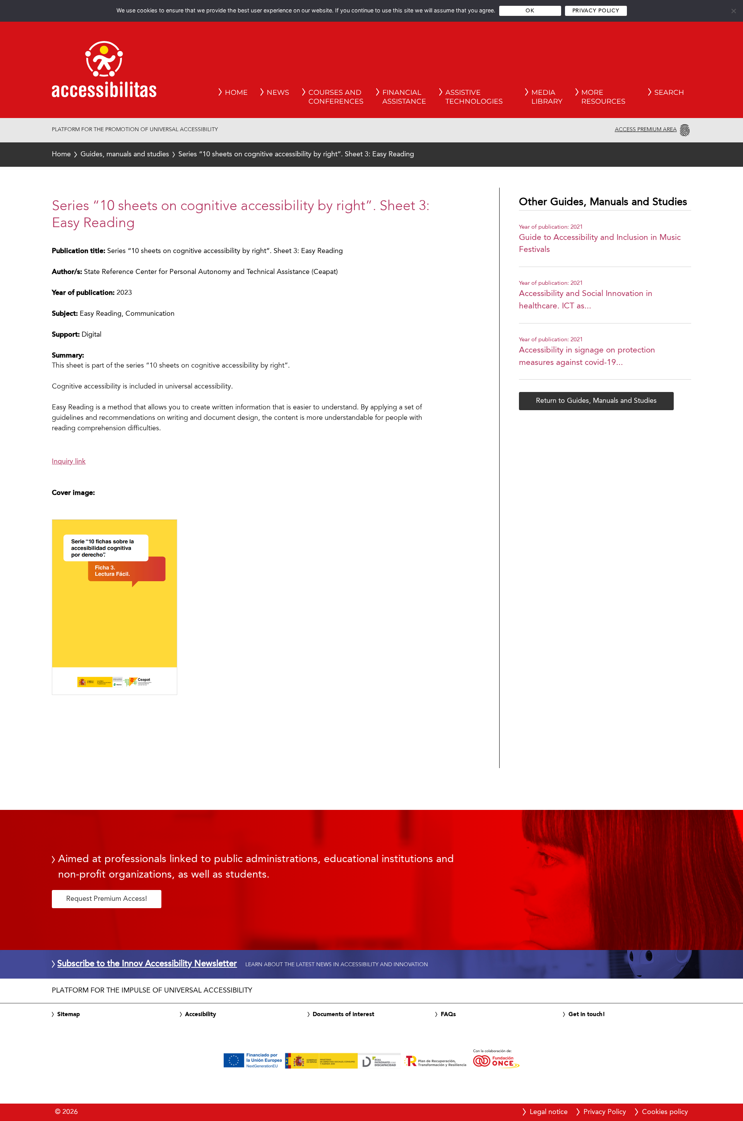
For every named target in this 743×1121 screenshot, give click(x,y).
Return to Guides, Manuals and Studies (596, 400)
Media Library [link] (546, 97)
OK (530, 11)
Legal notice (549, 1112)
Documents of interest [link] (343, 1014)
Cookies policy (665, 1112)
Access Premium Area (646, 129)
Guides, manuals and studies (124, 154)
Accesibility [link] (200, 1014)
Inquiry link (69, 461)
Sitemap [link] (68, 1014)
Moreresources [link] (603, 97)
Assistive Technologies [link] (474, 97)
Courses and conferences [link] (335, 97)
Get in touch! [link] (586, 1014)
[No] (733, 11)
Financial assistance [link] (404, 97)
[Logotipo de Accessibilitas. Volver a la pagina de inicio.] (104, 72)
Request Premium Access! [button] (106, 898)
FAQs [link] (448, 1014)
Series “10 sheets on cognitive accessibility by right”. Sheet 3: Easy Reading (233, 154)
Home (61, 154)
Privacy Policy (595, 11)
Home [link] (236, 92)
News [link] (278, 92)
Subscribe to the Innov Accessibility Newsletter (147, 964)
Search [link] (669, 92)
